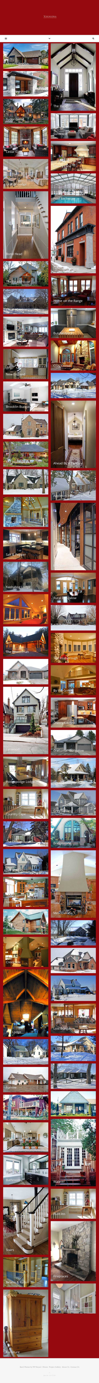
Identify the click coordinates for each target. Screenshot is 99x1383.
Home (45, 1367)
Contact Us (75, 1367)
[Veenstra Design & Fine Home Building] (49, 17)
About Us (65, 1367)
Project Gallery (55, 1367)
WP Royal (37, 1367)
